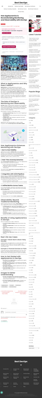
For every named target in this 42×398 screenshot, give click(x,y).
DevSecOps (31, 218)
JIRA (29, 262)
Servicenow (31, 308)
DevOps (3, 24)
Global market (31, 245)
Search (38, 16)
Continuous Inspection (33, 179)
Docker (30, 225)
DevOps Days (31, 203)
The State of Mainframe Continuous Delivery (34, 110)
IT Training (31, 255)
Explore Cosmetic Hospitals (9, 46)
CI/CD (30, 155)
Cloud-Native (31, 167)
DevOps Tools (31, 213)
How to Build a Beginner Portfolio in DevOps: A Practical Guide (34, 81)
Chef (30, 153)
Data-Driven (31, 194)
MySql (30, 284)
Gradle (30, 250)
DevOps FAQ (10, 6)
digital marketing (32, 220)
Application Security (32, 130)
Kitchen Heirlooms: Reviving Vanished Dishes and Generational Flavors (35, 61)
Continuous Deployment (33, 177)
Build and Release (32, 150)
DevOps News (31, 208)
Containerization (32, 172)
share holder (31, 311)
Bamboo (30, 142)
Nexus (30, 294)
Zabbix (30, 342)
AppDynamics (4, 285)
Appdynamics (31, 127)
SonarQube (31, 316)
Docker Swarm (31, 227)
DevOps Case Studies (19, 6)
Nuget (30, 296)
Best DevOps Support (36, 374)
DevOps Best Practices (33, 201)
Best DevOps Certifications (26, 384)
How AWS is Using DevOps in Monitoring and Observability (7, 292)
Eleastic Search (32, 230)
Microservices (31, 277)
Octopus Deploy (32, 299)
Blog (24, 386)
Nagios (30, 287)
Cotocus (21, 395)
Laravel (30, 267)
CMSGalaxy (17, 394)
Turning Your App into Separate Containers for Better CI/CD (34, 105)
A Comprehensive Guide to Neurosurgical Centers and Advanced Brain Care (34, 56)
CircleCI (30, 157)
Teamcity (31, 323)
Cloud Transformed (32, 162)
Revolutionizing (13, 286)
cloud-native (31, 165)
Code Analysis (31, 169)
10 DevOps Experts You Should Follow (34, 113)
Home (14, 386)
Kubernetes (31, 265)
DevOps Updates (32, 215)
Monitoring (18, 285)
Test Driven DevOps (32, 330)
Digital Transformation (33, 223)
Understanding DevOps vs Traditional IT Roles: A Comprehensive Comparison (34, 75)
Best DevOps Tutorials (6, 384)
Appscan (30, 132)
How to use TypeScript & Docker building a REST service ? (34, 100)
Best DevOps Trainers (6, 378)
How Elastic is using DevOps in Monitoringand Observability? (20, 292)
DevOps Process (32, 211)
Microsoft (30, 279)
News (30, 291)
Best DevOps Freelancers (33, 9)
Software (30, 313)
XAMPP (30, 340)
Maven (30, 272)
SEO (29, 306)
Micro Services (31, 274)
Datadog (30, 196)
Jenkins (30, 260)
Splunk (30, 320)
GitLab (30, 241)
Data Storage (31, 191)
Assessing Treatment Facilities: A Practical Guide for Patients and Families (34, 51)
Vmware (30, 335)
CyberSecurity (31, 186)
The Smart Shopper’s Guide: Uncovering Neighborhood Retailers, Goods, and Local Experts (35, 45)
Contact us (5, 386)
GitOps (30, 243)
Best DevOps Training (16, 378)
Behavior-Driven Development (34, 144)
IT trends (30, 258)
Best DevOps (21, 2)
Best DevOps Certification (30, 6)
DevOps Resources (15, 384)
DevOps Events (32, 206)
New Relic (30, 289)
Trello (30, 332)
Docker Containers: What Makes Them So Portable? (34, 96)
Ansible (30, 125)
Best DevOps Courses (22, 9)
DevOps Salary (21, 11)
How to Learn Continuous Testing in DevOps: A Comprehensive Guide (34, 70)
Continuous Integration (33, 182)
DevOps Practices (36, 380)
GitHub (30, 238)
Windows (30, 337)
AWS (30, 137)
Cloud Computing (32, 160)
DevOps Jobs (36, 377)
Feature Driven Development (34, 232)
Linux (30, 270)
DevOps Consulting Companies (10, 9)
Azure (30, 139)
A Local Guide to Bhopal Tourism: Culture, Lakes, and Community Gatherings (35, 86)
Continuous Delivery (32, 174)
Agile (30, 120)
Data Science (31, 189)
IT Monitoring (31, 253)
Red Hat (30, 303)
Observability (4, 286)
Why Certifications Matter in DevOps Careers (35, 65)
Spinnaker (31, 318)
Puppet (30, 301)
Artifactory (31, 134)
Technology (31, 325)
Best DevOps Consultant (36, 384)
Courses (30, 184)
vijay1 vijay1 (17, 26)
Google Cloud (31, 248)
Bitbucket (30, 148)
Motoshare (31, 282)
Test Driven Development (34, 328)
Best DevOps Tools (26, 378)
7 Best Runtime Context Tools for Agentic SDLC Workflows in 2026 (34, 39)
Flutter (30, 236)
